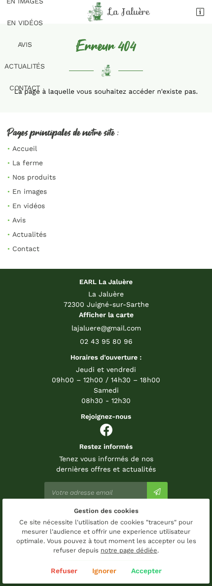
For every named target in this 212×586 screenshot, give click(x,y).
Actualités (24, 66)
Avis (25, 44)
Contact (24, 88)
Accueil (24, 148)
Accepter (146, 571)
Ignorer (104, 571)
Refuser (64, 571)
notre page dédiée (129, 550)
